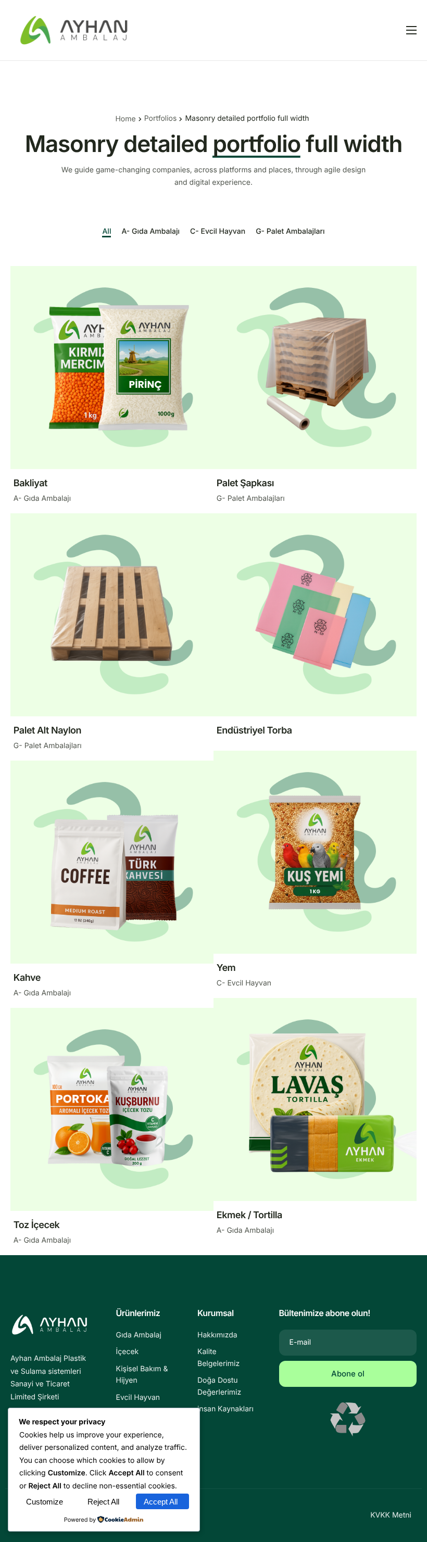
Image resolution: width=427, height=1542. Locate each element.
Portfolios (160, 118)
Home (125, 119)
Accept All (161, 1501)
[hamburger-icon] (411, 30)
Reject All (103, 1501)
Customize (44, 1501)
